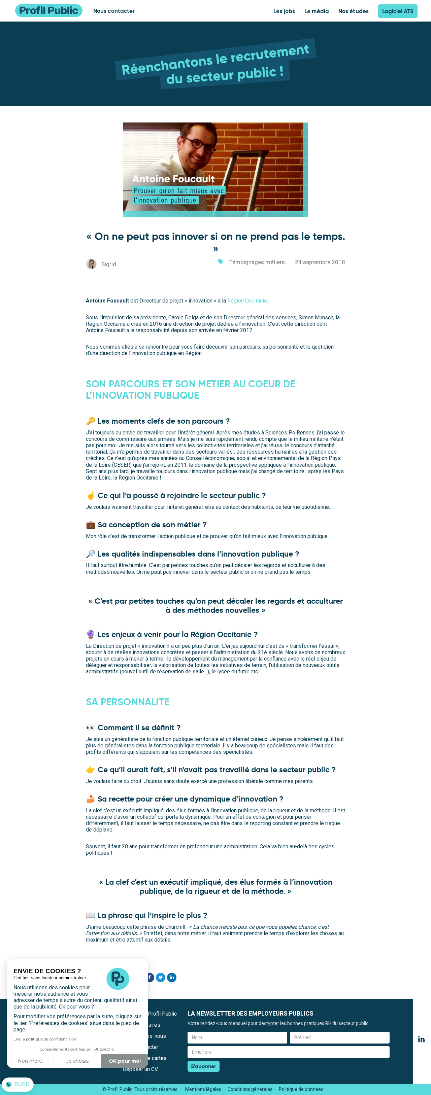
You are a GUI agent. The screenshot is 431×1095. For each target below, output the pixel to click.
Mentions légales (203, 1089)
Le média (316, 11)
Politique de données (301, 1089)
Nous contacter (114, 10)
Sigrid (108, 263)
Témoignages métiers (257, 262)
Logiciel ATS (397, 11)
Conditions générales (250, 1089)
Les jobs (284, 11)
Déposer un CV (140, 1069)
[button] (18, 1085)
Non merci (30, 1061)
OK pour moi (125, 1061)
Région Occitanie (247, 300)
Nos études (353, 11)
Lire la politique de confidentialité (44, 1038)
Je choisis (77, 1061)
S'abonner (203, 1066)
